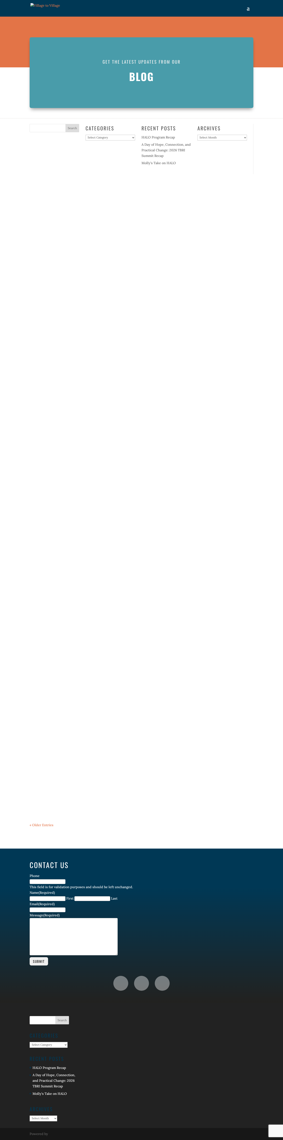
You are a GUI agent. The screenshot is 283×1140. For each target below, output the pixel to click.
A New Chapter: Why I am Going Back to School (96, 652)
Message (45, 915)
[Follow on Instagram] (141, 983)
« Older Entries (41, 825)
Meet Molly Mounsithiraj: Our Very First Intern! (98, 458)
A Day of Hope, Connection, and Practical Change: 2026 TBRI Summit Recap (166, 150)
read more (42, 223)
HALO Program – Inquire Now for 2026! (85, 714)
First (70, 898)
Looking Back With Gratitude (72, 521)
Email (42, 904)
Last (114, 898)
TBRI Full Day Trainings (65, 775)
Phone (35, 876)
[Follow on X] (162, 983)
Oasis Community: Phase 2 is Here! (78, 583)
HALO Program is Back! (64, 389)
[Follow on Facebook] (120, 983)
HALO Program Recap (158, 137)
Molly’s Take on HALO (159, 163)
